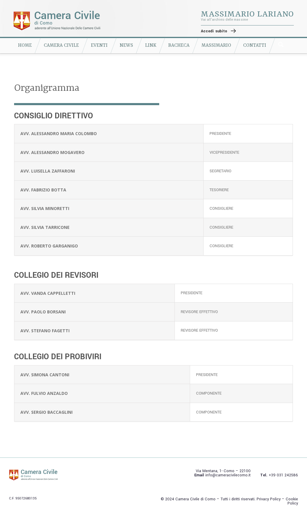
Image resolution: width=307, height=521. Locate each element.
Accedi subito (214, 31)
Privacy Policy (269, 499)
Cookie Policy (292, 501)
